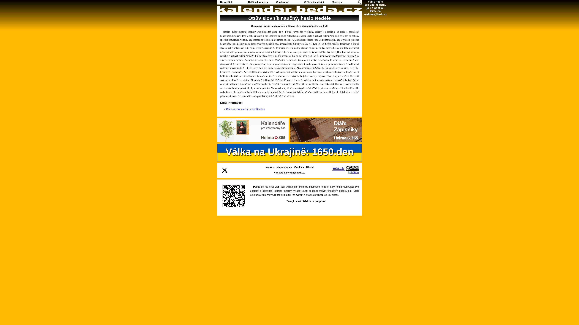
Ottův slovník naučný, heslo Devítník (245, 109)
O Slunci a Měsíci (314, 2)
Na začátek (226, 2)
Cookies (299, 167)
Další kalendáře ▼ (258, 2)
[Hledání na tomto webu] (359, 2)
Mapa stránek (284, 167)
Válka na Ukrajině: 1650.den (290, 151)
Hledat (310, 167)
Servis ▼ (337, 2)
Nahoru (270, 167)
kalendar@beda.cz (294, 172)
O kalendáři (282, 2)
